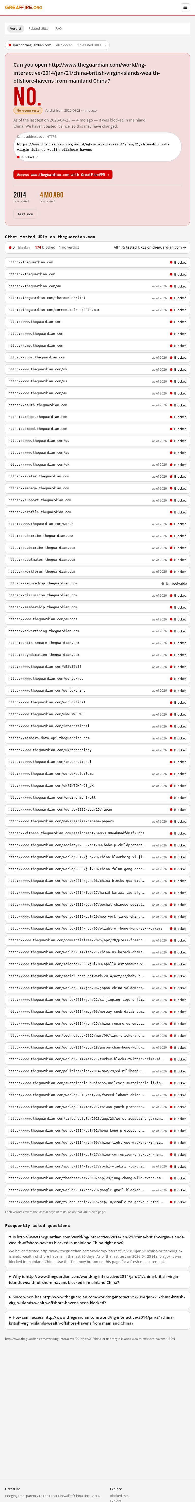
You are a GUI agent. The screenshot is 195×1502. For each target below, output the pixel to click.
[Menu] (185, 7)
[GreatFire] (23, 7)
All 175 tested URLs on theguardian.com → (150, 247)
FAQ (58, 28)
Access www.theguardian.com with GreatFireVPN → (63, 174)
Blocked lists (119, 1495)
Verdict (15, 28)
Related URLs (38, 28)
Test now (25, 214)
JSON (171, 1339)
